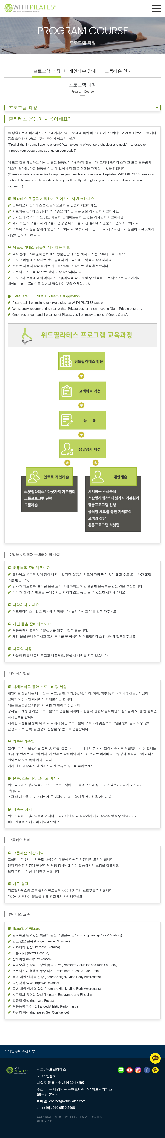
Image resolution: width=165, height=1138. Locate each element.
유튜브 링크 (65, 766)
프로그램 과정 (46, 71)
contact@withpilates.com (67, 1101)
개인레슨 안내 (82, 71)
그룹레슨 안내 (118, 71)
